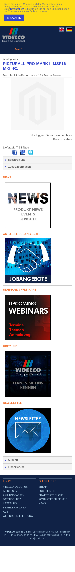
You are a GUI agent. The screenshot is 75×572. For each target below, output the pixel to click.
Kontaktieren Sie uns (53, 499)
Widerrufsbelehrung (18, 516)
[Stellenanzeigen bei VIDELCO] (37, 260)
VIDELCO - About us (15, 487)
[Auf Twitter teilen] (31, 152)
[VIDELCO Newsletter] (37, 430)
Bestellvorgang (14, 507)
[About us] (37, 374)
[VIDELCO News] (37, 205)
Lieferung (10, 503)
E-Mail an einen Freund (7, 152)
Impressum (10, 491)
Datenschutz (17, 9)
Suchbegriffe (48, 491)
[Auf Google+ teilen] (23, 152)
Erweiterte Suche (51, 495)
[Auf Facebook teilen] (15, 152)
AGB (5, 511)
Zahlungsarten (13, 495)
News (42, 503)
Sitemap (44, 487)
